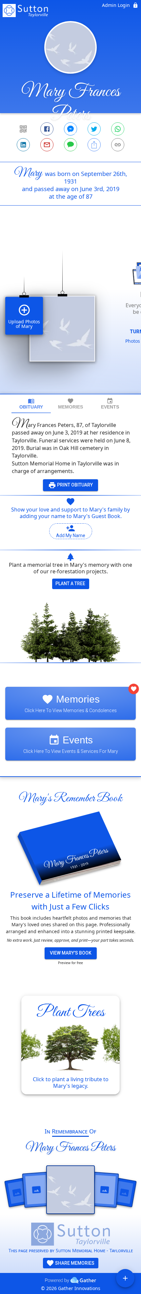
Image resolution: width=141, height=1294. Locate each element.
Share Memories (74, 1263)
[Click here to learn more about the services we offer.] (70, 1235)
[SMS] (70, 144)
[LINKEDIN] (23, 144)
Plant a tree (70, 583)
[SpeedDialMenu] (125, 1278)
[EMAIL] (46, 144)
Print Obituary (74, 484)
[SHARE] (94, 144)
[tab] (31, 403)
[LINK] (117, 144)
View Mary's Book (70, 953)
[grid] (70, 311)
